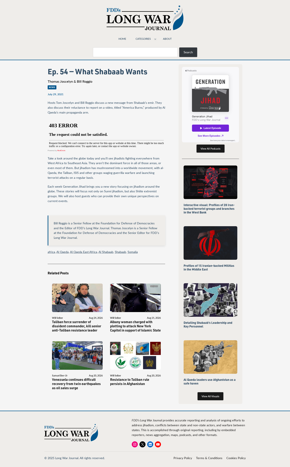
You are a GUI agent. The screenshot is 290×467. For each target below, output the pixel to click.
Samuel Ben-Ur (59, 375)
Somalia (133, 252)
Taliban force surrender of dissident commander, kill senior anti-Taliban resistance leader (76, 326)
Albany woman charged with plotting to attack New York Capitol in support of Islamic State (135, 326)
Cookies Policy (236, 458)
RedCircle (61, 150)
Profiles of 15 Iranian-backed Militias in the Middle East (209, 267)
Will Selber (57, 317)
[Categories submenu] (155, 39)
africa (51, 252)
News (52, 87)
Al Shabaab (106, 252)
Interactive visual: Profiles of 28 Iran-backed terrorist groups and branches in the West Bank (209, 208)
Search (188, 52)
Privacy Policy (183, 458)
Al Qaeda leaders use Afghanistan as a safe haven (210, 381)
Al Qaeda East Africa (83, 252)
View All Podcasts (211, 148)
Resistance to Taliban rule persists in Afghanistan (129, 381)
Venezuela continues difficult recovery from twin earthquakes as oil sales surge (76, 383)
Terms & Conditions (209, 458)
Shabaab (120, 252)
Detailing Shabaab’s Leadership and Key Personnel (208, 324)
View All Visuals (210, 396)
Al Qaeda (62, 252)
